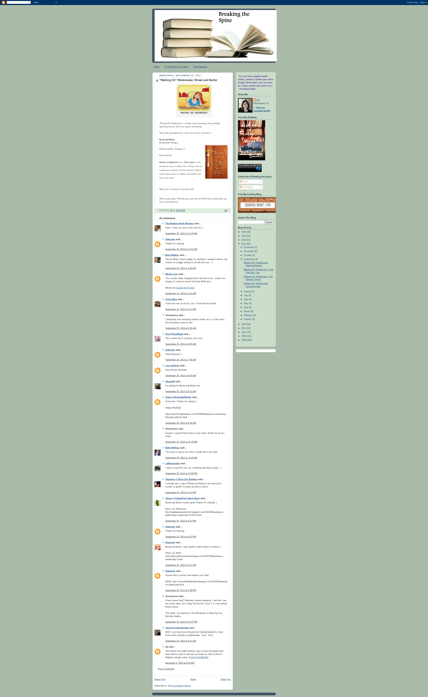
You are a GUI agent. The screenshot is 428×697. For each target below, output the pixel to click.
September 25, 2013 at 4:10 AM (180, 293)
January (248, 319)
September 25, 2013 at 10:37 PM (181, 622)
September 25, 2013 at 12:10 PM (181, 442)
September (249, 259)
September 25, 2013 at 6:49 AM (180, 344)
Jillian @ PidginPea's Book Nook (182, 498)
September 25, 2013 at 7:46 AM (180, 360)
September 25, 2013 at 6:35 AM (180, 328)
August (247, 291)
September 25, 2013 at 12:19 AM (181, 233)
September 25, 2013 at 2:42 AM (180, 268)
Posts (245, 182)
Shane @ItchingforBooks (178, 397)
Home (156, 66)
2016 (244, 232)
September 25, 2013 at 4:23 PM (180, 537)
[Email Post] (225, 210)
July (246, 295)
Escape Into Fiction (185, 288)
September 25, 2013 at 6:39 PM (180, 590)
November (249, 251)
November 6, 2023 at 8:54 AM (179, 663)
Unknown (170, 239)
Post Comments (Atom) (179, 686)
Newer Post (160, 679)
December (249, 247)
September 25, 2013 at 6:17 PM (180, 565)
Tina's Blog (171, 299)
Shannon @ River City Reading (181, 479)
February (248, 315)
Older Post (226, 679)
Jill (258, 100)
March (247, 311)
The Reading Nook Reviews (179, 223)
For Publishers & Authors (176, 66)
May (246, 303)
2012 (244, 324)
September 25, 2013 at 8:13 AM (180, 391)
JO (166, 647)
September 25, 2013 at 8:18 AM (180, 423)
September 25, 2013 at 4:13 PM (180, 492)
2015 (244, 236)
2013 (244, 244)
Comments (247, 187)
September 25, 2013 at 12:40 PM (181, 458)
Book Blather (172, 255)
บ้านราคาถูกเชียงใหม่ (198, 657)
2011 (244, 328)
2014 (244, 240)
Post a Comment (166, 669)
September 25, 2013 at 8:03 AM (180, 376)
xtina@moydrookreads (177, 628)
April (246, 307)
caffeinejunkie (172, 463)
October (248, 255)
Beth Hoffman (172, 448)
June (246, 299)
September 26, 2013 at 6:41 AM (180, 641)
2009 (244, 336)
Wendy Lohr (171, 274)
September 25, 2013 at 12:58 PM (181, 473)
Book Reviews (200, 66)
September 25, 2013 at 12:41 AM (181, 249)
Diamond (170, 542)
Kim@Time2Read (174, 334)
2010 (244, 332)
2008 (244, 340)
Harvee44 (170, 381)
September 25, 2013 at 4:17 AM (180, 309)
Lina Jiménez (172, 366)
